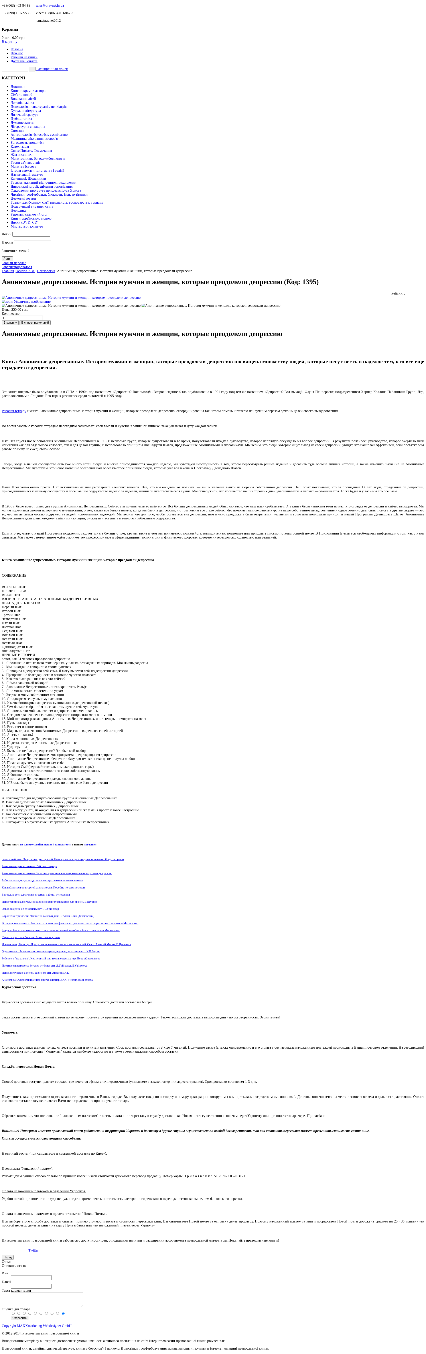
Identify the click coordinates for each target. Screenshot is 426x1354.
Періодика (18, 210)
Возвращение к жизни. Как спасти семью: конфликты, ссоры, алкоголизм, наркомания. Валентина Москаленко (70, 923)
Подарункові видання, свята (32, 206)
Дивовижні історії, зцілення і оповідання (42, 186)
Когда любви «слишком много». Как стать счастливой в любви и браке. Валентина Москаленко (61, 930)
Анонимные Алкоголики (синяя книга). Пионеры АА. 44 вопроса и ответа (47, 979)
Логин (7, 234)
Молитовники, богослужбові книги (38, 158)
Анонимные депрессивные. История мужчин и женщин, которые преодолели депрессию (57, 873)
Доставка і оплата (24, 61)
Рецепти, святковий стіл (29, 214)
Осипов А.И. (25, 271)
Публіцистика (21, 118)
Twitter (33, 1250)
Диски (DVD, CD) (24, 222)
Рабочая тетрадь (14, 411)
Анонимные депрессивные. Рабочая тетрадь (29, 866)
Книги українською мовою (31, 218)
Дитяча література (24, 114)
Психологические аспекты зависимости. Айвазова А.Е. (35, 972)
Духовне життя (22, 122)
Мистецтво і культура (27, 226)
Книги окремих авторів (28, 90)
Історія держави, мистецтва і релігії (37, 170)
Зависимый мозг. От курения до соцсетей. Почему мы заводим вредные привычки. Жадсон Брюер (63, 859)
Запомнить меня (14, 251)
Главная (8, 271)
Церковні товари (23, 198)
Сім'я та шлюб (21, 94)
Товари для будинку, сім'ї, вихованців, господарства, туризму (57, 202)
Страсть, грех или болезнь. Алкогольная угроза (31, 937)
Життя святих (21, 154)
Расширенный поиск (52, 69)
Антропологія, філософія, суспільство (39, 134)
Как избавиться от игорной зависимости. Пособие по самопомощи (43, 887)
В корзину (9, 41)
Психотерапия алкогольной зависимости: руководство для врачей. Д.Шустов (49, 901)
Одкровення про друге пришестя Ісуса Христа (46, 190)
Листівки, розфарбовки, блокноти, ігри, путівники (49, 194)
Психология (46, 271)
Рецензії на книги (24, 57)
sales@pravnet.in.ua (50, 5)
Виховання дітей (23, 98)
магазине (90, 844)
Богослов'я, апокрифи (27, 142)
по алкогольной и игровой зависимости (45, 844)
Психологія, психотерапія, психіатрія (39, 106)
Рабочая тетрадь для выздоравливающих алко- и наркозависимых (42, 880)
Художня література (26, 110)
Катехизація (20, 146)
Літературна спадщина (28, 126)
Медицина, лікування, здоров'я (34, 138)
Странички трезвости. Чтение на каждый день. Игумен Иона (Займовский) (48, 916)
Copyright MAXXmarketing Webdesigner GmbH (37, 1326)
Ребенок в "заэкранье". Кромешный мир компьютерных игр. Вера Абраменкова (51, 958)
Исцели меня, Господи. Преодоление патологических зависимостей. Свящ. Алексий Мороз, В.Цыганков (66, 944)
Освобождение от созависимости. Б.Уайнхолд (30, 908)
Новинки (18, 86)
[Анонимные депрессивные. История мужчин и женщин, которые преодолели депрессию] (71, 306)
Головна (17, 49)
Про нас (17, 53)
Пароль (7, 242)
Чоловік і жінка (22, 102)
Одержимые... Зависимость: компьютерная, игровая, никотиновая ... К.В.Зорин (51, 951)
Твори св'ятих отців (26, 162)
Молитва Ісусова (23, 166)
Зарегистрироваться (17, 267)
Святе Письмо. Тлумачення (31, 150)
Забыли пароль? (14, 263)
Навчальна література (27, 174)
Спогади (17, 130)
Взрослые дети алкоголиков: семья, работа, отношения (36, 894)
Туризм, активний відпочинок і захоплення (43, 182)
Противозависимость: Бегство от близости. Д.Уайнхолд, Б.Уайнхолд (44, 965)
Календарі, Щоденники (28, 178)
